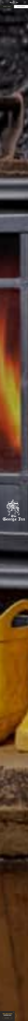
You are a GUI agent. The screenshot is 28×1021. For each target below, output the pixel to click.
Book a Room (21, 6)
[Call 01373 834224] (3, 2)
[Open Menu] (25, 2)
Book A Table (7, 6)
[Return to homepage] (14, 2)
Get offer (7, 1018)
